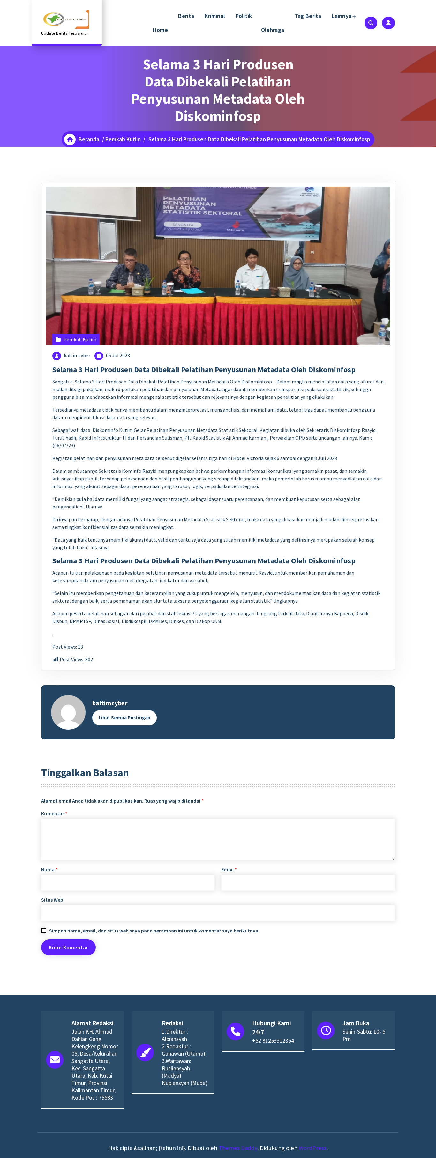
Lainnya (340, 15)
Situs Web (52, 899)
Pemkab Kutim (123, 139)
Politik (243, 15)
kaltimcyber (77, 355)
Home (160, 29)
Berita (185, 15)
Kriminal (214, 15)
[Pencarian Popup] (371, 23)
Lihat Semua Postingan (124, 718)
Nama (49, 869)
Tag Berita (307, 15)
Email (229, 869)
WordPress (313, 1148)
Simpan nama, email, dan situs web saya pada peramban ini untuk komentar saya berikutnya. (154, 930)
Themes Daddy (238, 1148)
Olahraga (272, 29)
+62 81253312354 (273, 1040)
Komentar (54, 813)
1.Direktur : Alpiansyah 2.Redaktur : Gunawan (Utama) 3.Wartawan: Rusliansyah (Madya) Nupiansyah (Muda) (184, 1057)
